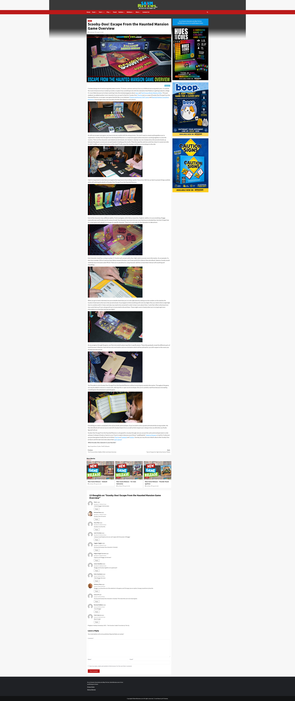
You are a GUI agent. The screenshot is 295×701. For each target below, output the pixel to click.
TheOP (102, 446)
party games (118, 439)
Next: (158, 451)
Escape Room (93, 446)
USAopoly (107, 446)
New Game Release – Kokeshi (97, 482)
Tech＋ (101, 12)
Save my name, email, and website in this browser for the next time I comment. (110, 666)
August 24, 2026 (155, 486)
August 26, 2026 (98, 484)
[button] (207, 12)
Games (89, 21)
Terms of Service (91, 689)
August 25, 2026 (127, 486)
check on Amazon (151, 435)
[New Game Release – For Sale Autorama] (129, 470)
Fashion (120, 12)
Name (90, 659)
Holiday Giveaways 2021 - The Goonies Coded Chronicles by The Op (111, 625)
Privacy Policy (91, 687)
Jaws (136, 93)
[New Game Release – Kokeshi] (100, 470)
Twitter (132, 437)
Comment (91, 638)
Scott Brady (91, 484)
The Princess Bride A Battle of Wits (151, 93)
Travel (115, 12)
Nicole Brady (91, 32)
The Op (140, 95)
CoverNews (157, 698)
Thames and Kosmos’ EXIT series (139, 97)
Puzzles (99, 446)
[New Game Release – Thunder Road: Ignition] (157, 470)
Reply (96, 509)
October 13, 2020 (99, 32)
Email (131, 659)
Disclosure (167, 85)
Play (108, 12)
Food (93, 12)
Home (88, 12)
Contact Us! (146, 12)
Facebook (124, 437)
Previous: (102, 451)
